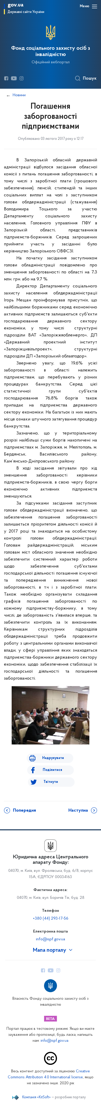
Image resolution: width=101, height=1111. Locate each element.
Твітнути (51, 782)
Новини (19, 95)
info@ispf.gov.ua (50, 939)
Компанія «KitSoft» (36, 1097)
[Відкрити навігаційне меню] (94, 6)
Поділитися (52, 770)
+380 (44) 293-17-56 (50, 918)
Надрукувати (53, 758)
